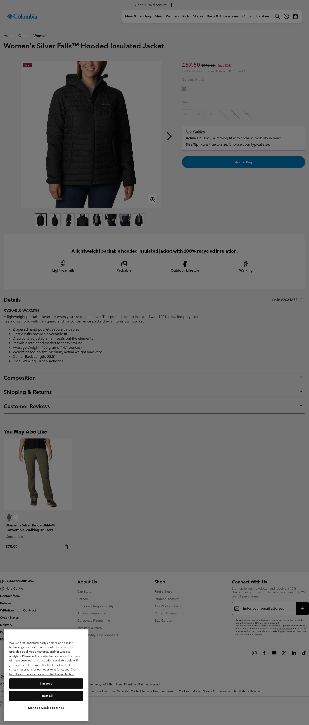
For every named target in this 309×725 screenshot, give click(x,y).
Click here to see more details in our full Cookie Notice (42, 672)
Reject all (46, 695)
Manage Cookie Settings (46, 707)
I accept (46, 683)
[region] (46, 675)
